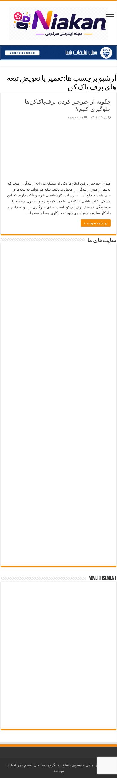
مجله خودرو (75, 117)
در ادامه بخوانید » (95, 223)
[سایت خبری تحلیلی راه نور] (58, 341)
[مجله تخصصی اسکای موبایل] (58, 509)
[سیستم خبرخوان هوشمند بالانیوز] (58, 468)
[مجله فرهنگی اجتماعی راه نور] (58, 305)
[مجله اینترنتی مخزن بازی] (58, 265)
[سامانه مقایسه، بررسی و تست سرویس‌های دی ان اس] (58, 547)
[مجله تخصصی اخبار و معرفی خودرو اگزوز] (58, 424)
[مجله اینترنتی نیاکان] (58, 22)
